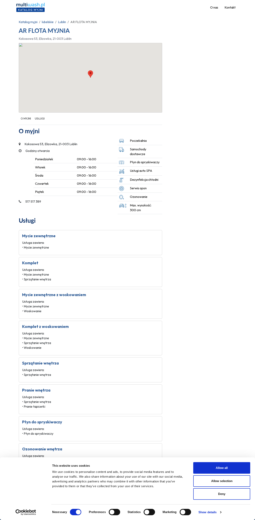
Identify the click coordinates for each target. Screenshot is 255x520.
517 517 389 (33, 201)
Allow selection (221, 481)
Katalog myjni (28, 22)
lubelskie (48, 22)
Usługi (40, 118)
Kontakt (230, 7)
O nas (214, 7)
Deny (221, 494)
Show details (207, 512)
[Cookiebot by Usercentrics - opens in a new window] (25, 512)
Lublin (62, 22)
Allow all (222, 467)
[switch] (114, 512)
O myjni (26, 118)
